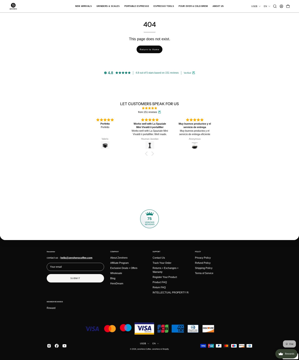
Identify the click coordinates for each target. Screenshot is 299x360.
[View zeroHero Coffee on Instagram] (48, 345)
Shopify (165, 349)
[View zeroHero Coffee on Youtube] (64, 345)
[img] (149, 108)
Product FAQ (160, 282)
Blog (112, 278)
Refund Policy (203, 263)
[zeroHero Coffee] (13, 6)
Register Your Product (165, 277)
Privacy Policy (203, 257)
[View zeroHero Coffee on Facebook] (56, 345)
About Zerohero (119, 257)
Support (156, 252)
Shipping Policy (203, 268)
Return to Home (149, 49)
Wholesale (116, 273)
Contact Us (159, 257)
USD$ (254, 6)
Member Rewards (55, 302)
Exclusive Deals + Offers (123, 268)
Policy (198, 252)
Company (114, 252)
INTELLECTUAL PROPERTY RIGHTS (174, 292)
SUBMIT (75, 278)
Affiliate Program (119, 263)
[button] (108, 6)
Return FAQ (159, 287)
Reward (51, 308)
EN (265, 6)
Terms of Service (204, 273)
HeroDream (116, 283)
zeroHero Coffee (144, 349)
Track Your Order (162, 263)
